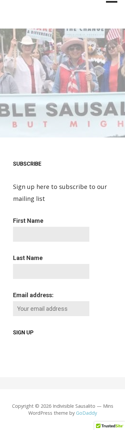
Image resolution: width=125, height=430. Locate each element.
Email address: (33, 295)
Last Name (28, 257)
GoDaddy (86, 413)
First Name (28, 220)
